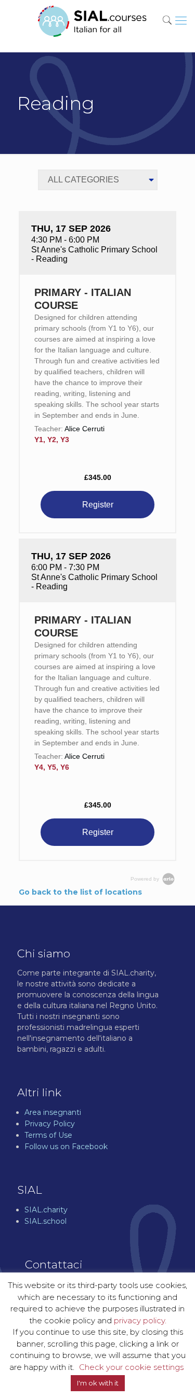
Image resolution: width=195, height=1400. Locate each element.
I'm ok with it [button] (98, 1383)
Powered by (146, 879)
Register (97, 504)
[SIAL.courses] (92, 20)
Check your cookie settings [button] (131, 1367)
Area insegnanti (52, 1112)
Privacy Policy (49, 1123)
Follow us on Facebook (66, 1146)
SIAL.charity (46, 1209)
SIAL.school (45, 1221)
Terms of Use (48, 1135)
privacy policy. (140, 1320)
